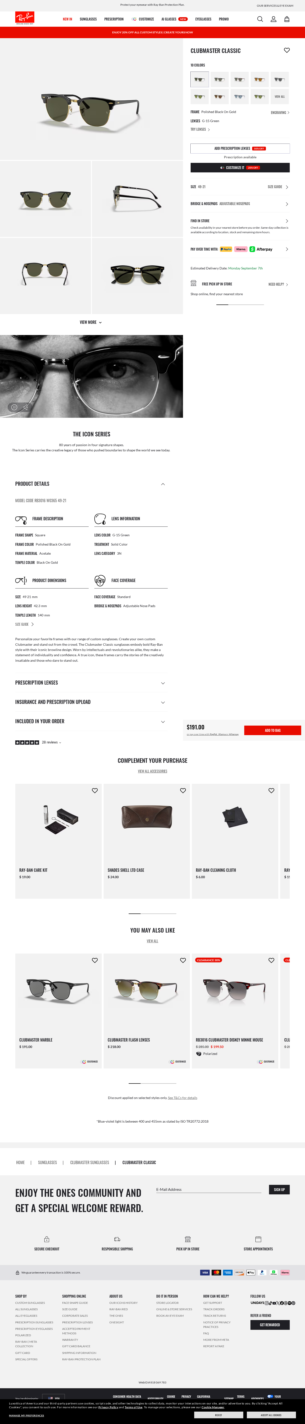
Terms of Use (133, 1407)
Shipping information (79, 1352)
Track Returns (214, 1315)
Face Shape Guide (75, 1303)
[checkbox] (287, 50)
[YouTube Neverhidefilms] (274, 1303)
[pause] (14, 407)
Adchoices (257, 1399)
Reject (218, 1415)
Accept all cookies (271, 1415)
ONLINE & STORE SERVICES (174, 1309)
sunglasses (47, 1162)
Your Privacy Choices (277, 1398)
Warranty (70, 1339)
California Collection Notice (208, 1398)
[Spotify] (289, 1303)
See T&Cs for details (182, 1098)
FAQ (206, 1333)
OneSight (116, 1322)
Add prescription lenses (239, 148)
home (20, 1162)
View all (152, 940)
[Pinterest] (293, 1303)
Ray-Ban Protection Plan (81, 1359)
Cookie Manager (213, 1407)
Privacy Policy (108, 1407)
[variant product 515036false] (200, 96)
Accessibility (155, 1399)
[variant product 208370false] (240, 79)
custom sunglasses (103, 639)
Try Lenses (198, 129)
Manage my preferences (26, 1415)
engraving (279, 112)
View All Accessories (152, 771)
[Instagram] (267, 1303)
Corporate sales (75, 1315)
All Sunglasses (26, 1309)
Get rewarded (270, 1324)
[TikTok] (270, 1303)
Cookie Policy (171, 1398)
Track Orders (213, 1309)
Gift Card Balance (76, 1346)
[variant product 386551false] (280, 79)
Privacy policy (186, 1398)
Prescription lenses (77, 1322)
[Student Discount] (257, 1302)
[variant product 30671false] (220, 79)
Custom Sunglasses (30, 1303)
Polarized (23, 1335)
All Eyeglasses (26, 1315)
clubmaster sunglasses (89, 1162)
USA (57, 1399)
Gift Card (22, 1352)
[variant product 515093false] (260, 96)
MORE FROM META (216, 1339)
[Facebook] (282, 1303)
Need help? (276, 284)
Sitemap (229, 1399)
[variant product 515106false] (240, 96)
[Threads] (286, 1303)
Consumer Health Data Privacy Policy (127, 1398)
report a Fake (213, 1346)
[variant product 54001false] (200, 79)
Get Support (212, 1303)
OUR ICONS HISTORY (123, 1303)
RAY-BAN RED (118, 1309)
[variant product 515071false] (220, 96)
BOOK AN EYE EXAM (170, 1315)
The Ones (116, 1315)
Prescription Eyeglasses (34, 1329)
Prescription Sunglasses (34, 1322)
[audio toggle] (23, 407)
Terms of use (241, 1398)
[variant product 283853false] (260, 79)
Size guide (69, 1309)
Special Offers (26, 1359)
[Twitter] (278, 1303)
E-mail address (169, 1189)
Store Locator (167, 1303)
